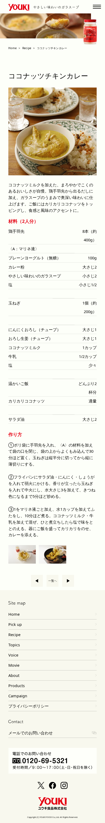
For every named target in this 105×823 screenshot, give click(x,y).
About (13, 675)
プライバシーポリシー (28, 706)
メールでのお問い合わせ (30, 732)
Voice (13, 655)
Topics (14, 644)
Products (16, 685)
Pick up (15, 624)
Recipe (26, 48)
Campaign (17, 695)
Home (12, 48)
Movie (13, 665)
